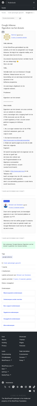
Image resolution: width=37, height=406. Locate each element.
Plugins (21, 342)
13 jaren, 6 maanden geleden (19, 37)
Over (3, 336)
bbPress (5, 372)
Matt (4, 369)
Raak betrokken (24, 351)
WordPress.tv (7, 360)
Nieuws (4, 339)
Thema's (22, 339)
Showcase (22, 336)
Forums (4, 7)
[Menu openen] (34, 2)
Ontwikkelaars (6, 357)
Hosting (4, 342)
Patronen (22, 346)
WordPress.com (7, 366)
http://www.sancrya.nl (18, 171)
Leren (3, 351)
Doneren (23, 357)
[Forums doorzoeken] (20, 18)
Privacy (4, 346)
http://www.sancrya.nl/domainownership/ (17, 140)
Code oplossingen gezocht (16, 12)
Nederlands (9, 382)
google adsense (7, 257)
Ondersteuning (6, 354)
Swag (22, 360)
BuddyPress (6, 375)
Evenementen (23, 354)
